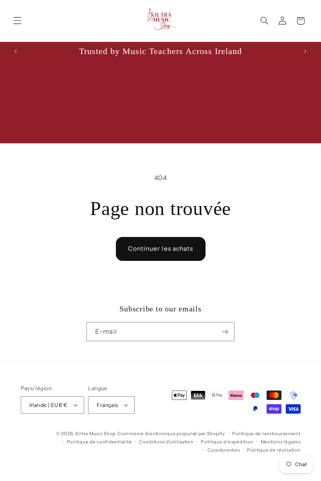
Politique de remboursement (266, 433)
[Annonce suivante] (305, 51)
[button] (17, 21)
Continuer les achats (160, 248)
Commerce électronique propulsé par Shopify (171, 433)
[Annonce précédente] (15, 51)
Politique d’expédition (227, 442)
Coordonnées (223, 450)
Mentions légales (281, 442)
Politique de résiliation (274, 450)
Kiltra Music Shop (96, 433)
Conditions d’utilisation (166, 442)
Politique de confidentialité (99, 442)
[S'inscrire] (225, 331)
